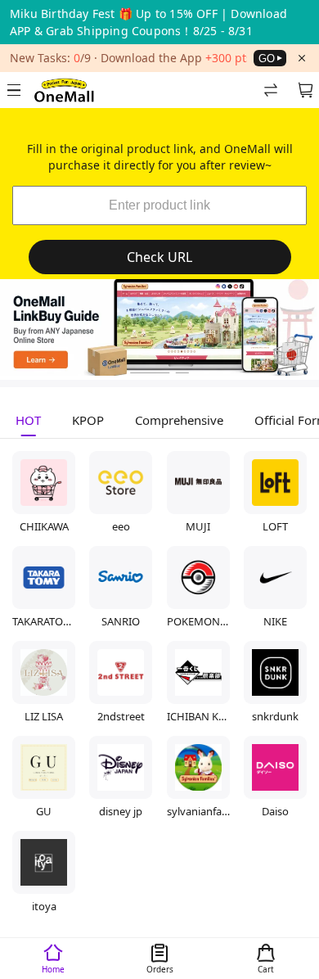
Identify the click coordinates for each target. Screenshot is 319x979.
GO (266, 58)
